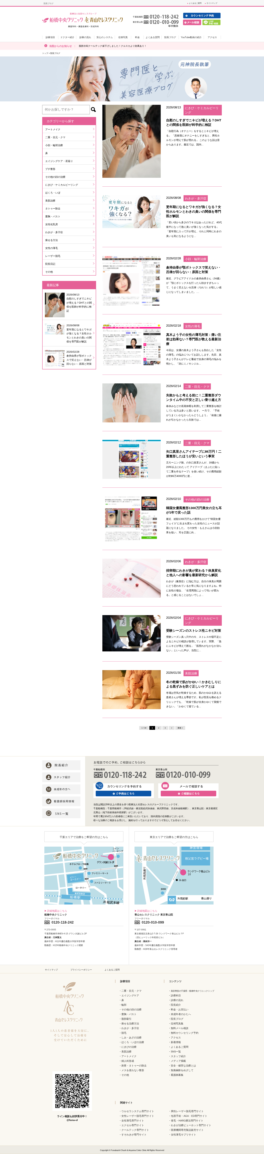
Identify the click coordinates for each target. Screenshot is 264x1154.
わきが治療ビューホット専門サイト (191, 1125)
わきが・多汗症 (54, 232)
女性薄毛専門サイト (132, 1120)
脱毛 (123, 1032)
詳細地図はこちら (57, 910)
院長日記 (50, 263)
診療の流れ (177, 1000)
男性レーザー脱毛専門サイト (187, 1111)
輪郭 (123, 1004)
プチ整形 (50, 169)
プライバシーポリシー (81, 969)
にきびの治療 (128, 1046)
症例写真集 (177, 1023)
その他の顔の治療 (55, 176)
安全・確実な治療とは (183, 1065)
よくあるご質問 (195, 3)
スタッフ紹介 (178, 1056)
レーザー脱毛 (52, 256)
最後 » (180, 728)
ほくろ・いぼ (52, 192)
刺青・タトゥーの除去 (134, 1065)
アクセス (176, 1037)
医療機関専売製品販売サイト (187, 1129)
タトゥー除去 (52, 208)
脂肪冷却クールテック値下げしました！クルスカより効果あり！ (113, 46)
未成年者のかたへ (181, 1014)
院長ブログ (177, 1018)
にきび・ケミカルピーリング (61, 184)
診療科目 (176, 995)
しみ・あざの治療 (131, 1037)
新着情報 (176, 1042)
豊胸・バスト (52, 216)
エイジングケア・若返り (59, 161)
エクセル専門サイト (132, 1125)
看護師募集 (177, 1074)
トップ (45, 53)
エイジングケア (130, 995)
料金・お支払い (179, 1009)
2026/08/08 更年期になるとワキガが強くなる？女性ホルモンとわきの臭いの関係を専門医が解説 (79, 333)
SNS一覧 (176, 1051)
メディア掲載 (178, 1060)
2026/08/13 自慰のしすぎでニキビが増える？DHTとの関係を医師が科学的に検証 (79, 302)
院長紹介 (176, 1004)
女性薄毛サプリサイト (183, 1134)
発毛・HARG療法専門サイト (187, 1120)
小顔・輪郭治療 (54, 145)
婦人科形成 (127, 1060)
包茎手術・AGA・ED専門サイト (189, 1115)
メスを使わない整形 (132, 1070)
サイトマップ (212, 3)
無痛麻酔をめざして (182, 1070)
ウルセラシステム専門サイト (137, 1111)
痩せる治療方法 (130, 1023)
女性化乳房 (51, 224)
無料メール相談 (179, 1028)
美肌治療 (50, 200)
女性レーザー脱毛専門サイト (137, 1115)
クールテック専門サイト (135, 1129)
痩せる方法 (51, 240)
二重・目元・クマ (55, 137)
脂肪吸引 (126, 1018)
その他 (49, 271)
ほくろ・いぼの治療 (132, 1042)
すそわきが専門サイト (134, 1134)
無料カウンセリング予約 (184, 1032)
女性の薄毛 (51, 248)
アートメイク (52, 129)
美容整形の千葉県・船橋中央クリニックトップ (192, 991)
